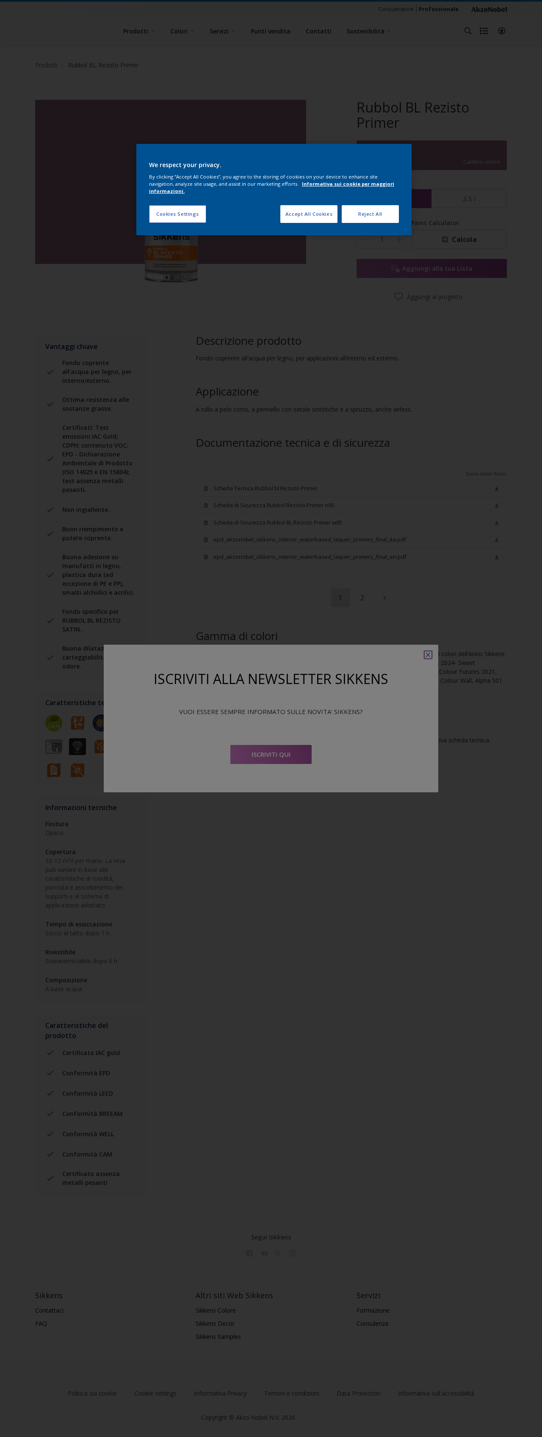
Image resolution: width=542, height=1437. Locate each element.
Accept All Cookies (308, 214)
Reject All (370, 214)
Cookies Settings (177, 214)
